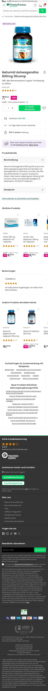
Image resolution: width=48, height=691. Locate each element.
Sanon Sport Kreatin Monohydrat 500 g (23, 418)
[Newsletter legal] (3, 565)
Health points (10, 518)
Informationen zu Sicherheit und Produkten (20, 198)
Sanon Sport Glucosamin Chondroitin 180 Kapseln (21, 414)
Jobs (6, 508)
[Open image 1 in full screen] (24, 44)
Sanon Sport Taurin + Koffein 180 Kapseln (23, 410)
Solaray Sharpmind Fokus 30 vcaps (22, 396)
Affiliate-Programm (12, 512)
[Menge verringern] (4, 108)
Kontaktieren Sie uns (13, 477)
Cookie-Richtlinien (24, 653)
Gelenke (36, 376)
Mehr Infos (33, 145)
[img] (24, 90)
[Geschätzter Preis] (27, 102)
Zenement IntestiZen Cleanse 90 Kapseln (23, 407)
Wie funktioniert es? (13, 505)
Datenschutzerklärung (24, 564)
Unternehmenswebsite (14, 521)
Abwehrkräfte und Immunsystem (28, 370)
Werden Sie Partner (12, 515)
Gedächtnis (25, 376)
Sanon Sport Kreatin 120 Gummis (23, 421)
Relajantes (9, 16)
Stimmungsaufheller (30, 379)
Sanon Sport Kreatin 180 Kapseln (24, 424)
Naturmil (5, 87)
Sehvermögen (15, 379)
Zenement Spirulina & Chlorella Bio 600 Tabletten (20, 400)
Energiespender (13, 376)
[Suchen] (42, 10)
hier (26, 489)
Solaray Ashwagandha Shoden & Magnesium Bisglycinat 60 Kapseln (23, 392)
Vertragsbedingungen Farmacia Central (24, 651)
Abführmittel (9, 370)
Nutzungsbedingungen (24, 647)
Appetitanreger (29, 373)
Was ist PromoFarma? (13, 502)
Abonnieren (40, 550)
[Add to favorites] (44, 108)
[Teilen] (44, 72)
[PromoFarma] (16, 5)
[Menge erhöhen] (12, 108)
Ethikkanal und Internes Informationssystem (24, 655)
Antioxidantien (16, 373)
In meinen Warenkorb (30, 108)
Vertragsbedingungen (24, 649)
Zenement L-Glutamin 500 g (23, 404)
